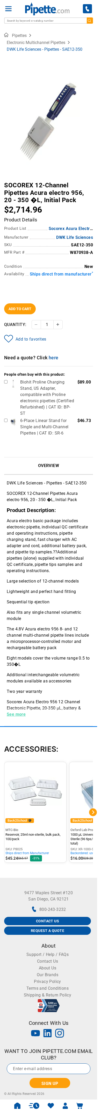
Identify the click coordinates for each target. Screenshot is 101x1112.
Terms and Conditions (47, 988)
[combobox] (48, 20)
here (54, 357)
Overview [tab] (48, 465)
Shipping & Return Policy (47, 995)
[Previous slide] (8, 182)
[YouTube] (35, 1034)
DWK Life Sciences (74, 237)
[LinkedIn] (47, 1034)
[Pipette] (47, 8)
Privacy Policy (47, 981)
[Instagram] (59, 1034)
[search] (90, 20)
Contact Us (47, 961)
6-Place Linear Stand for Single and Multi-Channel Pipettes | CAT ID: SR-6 (44, 427)
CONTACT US (47, 921)
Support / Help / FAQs (47, 954)
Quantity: (15, 324)
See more (16, 714)
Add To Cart (20, 309)
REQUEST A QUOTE (47, 931)
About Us (47, 968)
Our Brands (47, 974)
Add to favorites (31, 339)
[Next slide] (89, 182)
